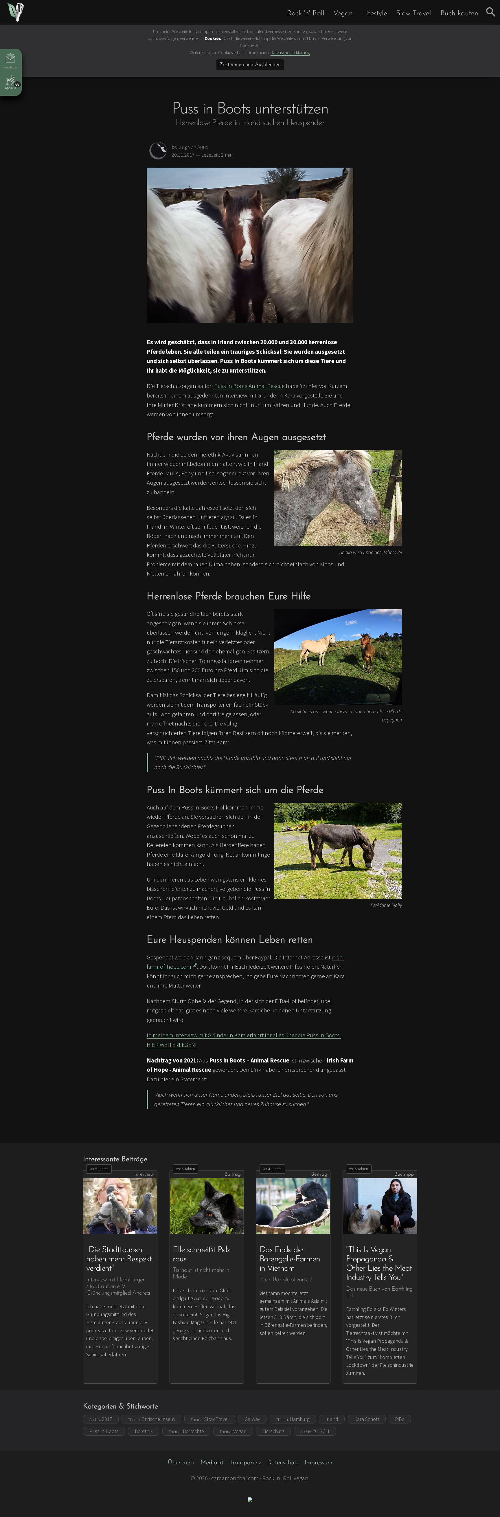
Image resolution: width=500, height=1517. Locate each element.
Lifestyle (374, 13)
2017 (100, 1419)
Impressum (318, 1463)
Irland (331, 1419)
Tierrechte (186, 1431)
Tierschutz (273, 1431)
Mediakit (212, 1463)
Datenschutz (283, 1463)
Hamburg (293, 1419)
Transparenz (245, 1463)
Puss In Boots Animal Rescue (249, 386)
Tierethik (143, 1431)
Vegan (343, 13)
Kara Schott (366, 1419)
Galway (252, 1419)
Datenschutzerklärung (290, 52)
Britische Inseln (151, 1419)
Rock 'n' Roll (305, 13)
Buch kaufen (459, 13)
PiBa (400, 1419)
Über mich (181, 1463)
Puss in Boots (104, 1431)
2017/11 (315, 1431)
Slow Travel (413, 13)
